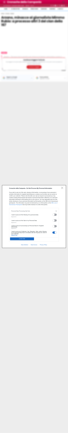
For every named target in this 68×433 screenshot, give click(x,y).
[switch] (54, 215)
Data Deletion (24, 244)
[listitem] (34, 211)
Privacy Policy (43, 244)
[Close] (62, 188)
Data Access (34, 244)
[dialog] (34, 216)
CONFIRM (22, 238)
